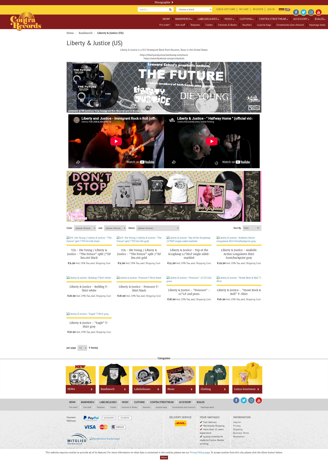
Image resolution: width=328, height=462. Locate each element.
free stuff (180, 24)
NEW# (166, 19)
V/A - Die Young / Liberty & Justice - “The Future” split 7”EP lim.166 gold (139, 253)
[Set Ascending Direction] (258, 228)
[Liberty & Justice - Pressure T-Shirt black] (139, 278)
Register (258, 9)
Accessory (300, 19)
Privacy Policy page (200, 452)
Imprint (237, 422)
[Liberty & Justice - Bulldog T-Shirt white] (89, 278)
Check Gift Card (225, 9)
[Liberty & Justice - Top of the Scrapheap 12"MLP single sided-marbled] (189, 239)
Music (229, 19)
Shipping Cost (103, 263)
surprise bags (264, 24)
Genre (131, 227)
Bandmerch (183, 19)
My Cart (244, 9)
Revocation (239, 436)
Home (70, 33)
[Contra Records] (26, 21)
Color (69, 227)
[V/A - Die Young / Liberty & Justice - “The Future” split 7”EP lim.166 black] (89, 239)
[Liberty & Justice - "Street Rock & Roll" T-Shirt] (239, 279)
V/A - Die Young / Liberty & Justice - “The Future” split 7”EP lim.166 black (89, 253)
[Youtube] (318, 11)
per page (71, 347)
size (100, 227)
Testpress (195, 24)
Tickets (209, 24)
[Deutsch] (281, 9)
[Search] (170, 9)
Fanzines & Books (227, 24)
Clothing (246, 19)
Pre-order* (164, 24)
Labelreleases (207, 19)
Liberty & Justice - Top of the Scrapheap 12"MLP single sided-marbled (189, 253)
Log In (271, 9)
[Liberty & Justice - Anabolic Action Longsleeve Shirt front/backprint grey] (239, 239)
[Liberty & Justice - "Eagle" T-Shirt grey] (89, 314)
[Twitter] (303, 11)
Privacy (237, 425)
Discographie (163, 2)
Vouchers (247, 24)
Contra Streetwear (272, 19)
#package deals (317, 24)
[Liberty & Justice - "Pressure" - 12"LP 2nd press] (189, 279)
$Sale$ (319, 19)
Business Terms (241, 432)
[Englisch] (287, 9)
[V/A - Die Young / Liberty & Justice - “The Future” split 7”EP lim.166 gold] (139, 239)
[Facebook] (296, 11)
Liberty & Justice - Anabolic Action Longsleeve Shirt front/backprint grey (239, 253)
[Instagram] (311, 11)
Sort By (237, 227)
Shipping (238, 429)
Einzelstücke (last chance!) (290, 24)
